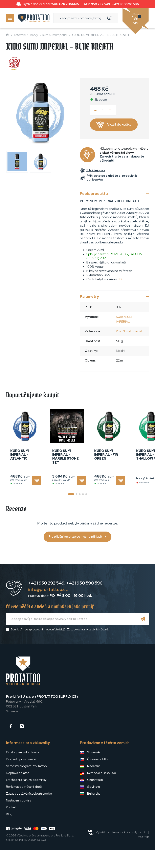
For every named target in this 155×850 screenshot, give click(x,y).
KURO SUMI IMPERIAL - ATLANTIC (19, 455)
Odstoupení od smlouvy (22, 752)
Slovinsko (93, 787)
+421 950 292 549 (97, 4)
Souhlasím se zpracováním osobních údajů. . (60, 629)
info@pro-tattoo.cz (48, 589)
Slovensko (94, 752)
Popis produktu (94, 193)
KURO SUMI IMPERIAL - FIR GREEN (106, 455)
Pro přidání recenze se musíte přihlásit (75, 537)
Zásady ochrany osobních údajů (87, 629)
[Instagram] (21, 726)
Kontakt (11, 807)
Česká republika (97, 759)
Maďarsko (93, 766)
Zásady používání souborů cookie (29, 794)
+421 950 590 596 (125, 4)
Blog (9, 814)
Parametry (89, 296)
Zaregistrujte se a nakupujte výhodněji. (122, 158)
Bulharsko (93, 794)
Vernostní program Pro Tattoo (26, 766)
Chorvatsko (95, 780)
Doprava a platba (17, 773)
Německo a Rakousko (101, 773)
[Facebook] (10, 726)
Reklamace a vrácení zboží (24, 787)
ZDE (120, 279)
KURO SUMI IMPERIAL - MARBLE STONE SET (65, 457)
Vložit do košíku (119, 124)
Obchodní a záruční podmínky (26, 780)
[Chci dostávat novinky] (143, 619)
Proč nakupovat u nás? (21, 759)
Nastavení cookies (18, 800)
